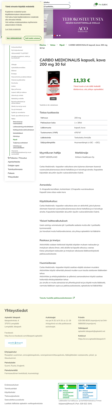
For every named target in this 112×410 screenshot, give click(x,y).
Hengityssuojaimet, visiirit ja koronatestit (20, 57)
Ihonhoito (14, 83)
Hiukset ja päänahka (18, 80)
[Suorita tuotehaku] (69, 3)
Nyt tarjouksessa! (17, 50)
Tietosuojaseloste (12, 396)
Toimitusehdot (11, 388)
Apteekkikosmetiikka (18, 67)
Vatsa (13, 119)
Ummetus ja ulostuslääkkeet (18, 147)
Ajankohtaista (14, 162)
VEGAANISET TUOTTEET (19, 53)
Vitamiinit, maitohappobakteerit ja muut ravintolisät (21, 152)
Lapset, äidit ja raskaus (19, 92)
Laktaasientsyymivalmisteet (22, 127)
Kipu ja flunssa (16, 89)
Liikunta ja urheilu (17, 95)
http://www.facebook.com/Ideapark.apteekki (23, 336)
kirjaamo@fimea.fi (66, 403)
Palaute (11, 173)
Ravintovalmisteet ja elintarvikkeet (18, 102)
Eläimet (13, 70)
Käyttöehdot (10, 392)
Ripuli (15, 140)
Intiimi (13, 86)
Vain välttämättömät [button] (14, 38)
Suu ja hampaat (16, 109)
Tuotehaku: (45, 2)
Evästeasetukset (11, 385)
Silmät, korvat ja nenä (18, 106)
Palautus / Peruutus (18, 158)
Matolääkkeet (18, 133)
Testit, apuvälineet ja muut (20, 115)
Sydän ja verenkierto (18, 112)
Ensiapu (14, 74)
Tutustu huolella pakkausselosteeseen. (56, 298)
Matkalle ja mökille (17, 98)
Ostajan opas (13, 165)
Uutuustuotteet (16, 47)
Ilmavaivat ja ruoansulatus (17, 122)
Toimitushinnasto (15, 169)
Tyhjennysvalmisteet (20, 143)
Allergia (14, 64)
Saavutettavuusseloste (14, 400)
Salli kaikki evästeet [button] (32, 38)
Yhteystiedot (13, 177)
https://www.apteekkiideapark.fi (91, 339)
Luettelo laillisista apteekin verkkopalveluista (24, 403)
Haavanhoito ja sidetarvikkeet (21, 77)
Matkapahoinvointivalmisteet (22, 130)
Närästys (16, 136)
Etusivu (43, 45)
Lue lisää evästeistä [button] (13, 29)
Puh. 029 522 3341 (84, 403)
